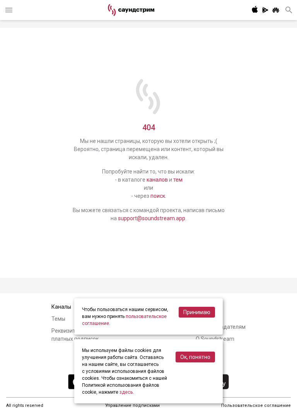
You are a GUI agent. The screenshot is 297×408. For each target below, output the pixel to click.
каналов (157, 180)
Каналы (61, 307)
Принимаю (196, 312)
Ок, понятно (195, 357)
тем (178, 180)
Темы (58, 319)
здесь (126, 392)
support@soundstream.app (151, 218)
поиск (157, 196)
